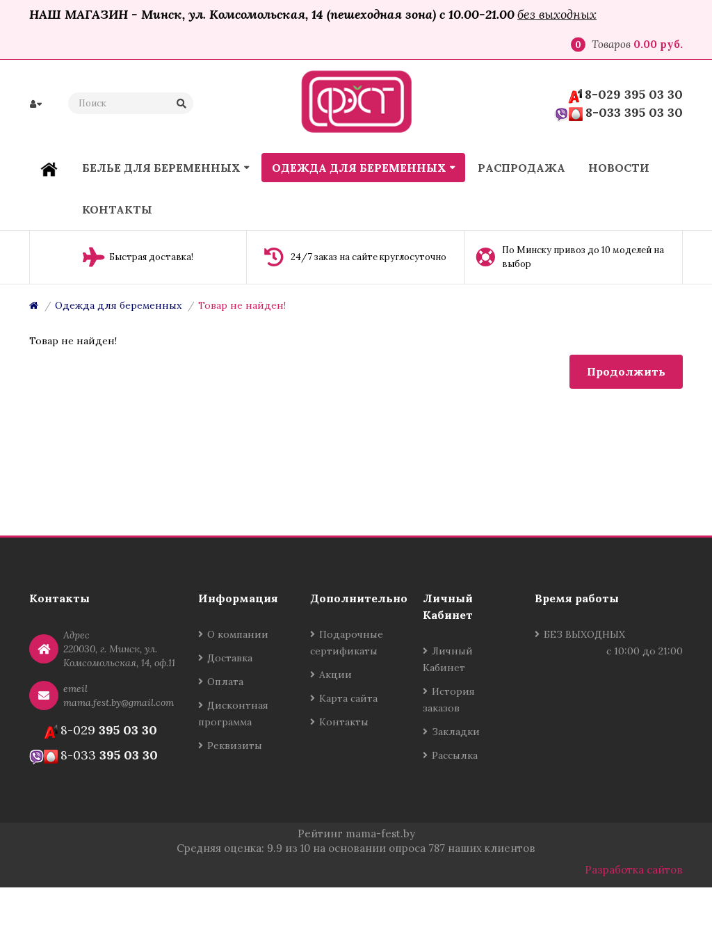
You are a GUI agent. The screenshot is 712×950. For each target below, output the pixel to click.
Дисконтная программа (233, 713)
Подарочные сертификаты (346, 642)
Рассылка (455, 755)
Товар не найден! (242, 305)
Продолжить (626, 371)
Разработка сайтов (634, 869)
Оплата (225, 681)
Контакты (344, 722)
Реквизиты (234, 745)
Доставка (229, 658)
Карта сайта (348, 698)
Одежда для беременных (118, 305)
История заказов (449, 699)
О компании (237, 634)
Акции (335, 674)
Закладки (456, 731)
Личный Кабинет (448, 659)
